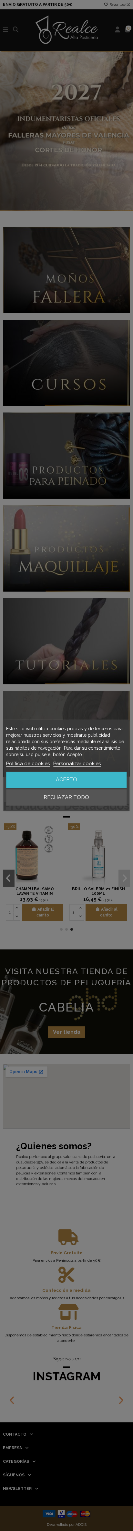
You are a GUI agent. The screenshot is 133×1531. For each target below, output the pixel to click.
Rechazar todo (66, 797)
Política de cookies (28, 763)
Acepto (66, 779)
